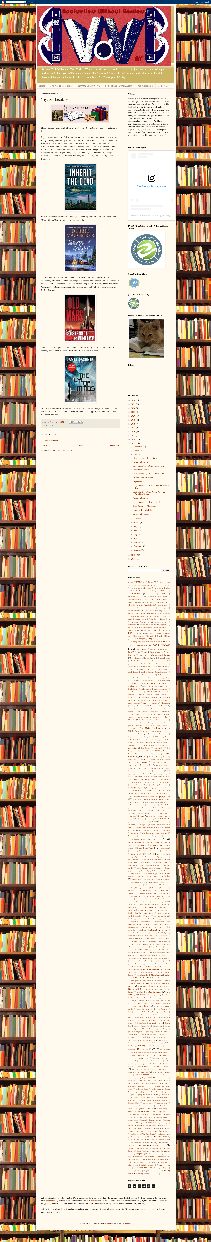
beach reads (148, 633)
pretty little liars (150, 1029)
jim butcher (161, 854)
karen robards (136, 879)
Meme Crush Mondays (149, 969)
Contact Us (163, 85)
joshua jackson (154, 868)
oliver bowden (155, 1003)
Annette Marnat (140, 619)
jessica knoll (165, 851)
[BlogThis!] (73, 422)
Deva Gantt (159, 723)
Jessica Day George (151, 851)
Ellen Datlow (139, 742)
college (133, 706)
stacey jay (166, 1094)
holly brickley (151, 813)
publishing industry (153, 1031)
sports (132, 1094)
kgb (140, 890)
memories (135, 972)
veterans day (138, 1156)
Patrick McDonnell (161, 1015)
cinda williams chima (159, 700)
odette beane (143, 1003)
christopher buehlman (149, 697)
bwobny (166, 216)
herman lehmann (161, 808)
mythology (143, 986)
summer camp (162, 1108)
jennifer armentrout (135, 842)
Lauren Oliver (146, 907)
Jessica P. (146, 853)
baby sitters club (144, 627)
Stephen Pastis (133, 1106)
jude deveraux (155, 871)
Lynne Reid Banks (146, 935)
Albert (162, 593)
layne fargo (163, 910)
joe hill (146, 859)
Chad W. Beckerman (163, 680)
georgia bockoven (137, 785)
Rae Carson (163, 1040)
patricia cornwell (133, 1015)
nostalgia (134, 1000)
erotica (157, 750)
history (133, 813)
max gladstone (146, 961)
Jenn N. (51, 426)
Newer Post (46, 445)
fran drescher (142, 768)
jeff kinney (135, 839)
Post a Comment (51, 439)
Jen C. (145, 839)
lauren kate (154, 904)
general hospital (136, 782)
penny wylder (158, 1017)
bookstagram (137, 658)
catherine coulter (141, 678)
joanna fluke (151, 857)
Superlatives (145, 1114)
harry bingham (153, 805)
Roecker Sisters (142, 1066)
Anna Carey (152, 613)
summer (150, 1108)
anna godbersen (164, 613)
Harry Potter (165, 805)
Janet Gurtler (132, 836)
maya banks (158, 961)
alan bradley (152, 594)
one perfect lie (159, 1006)
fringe (159, 774)
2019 (133, 419)
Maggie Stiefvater (157, 938)
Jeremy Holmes (142, 848)
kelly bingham (142, 888)
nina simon (155, 998)
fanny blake (132, 759)
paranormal (139, 1012)
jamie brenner (154, 830)
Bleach (167, 636)
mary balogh (140, 952)
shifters (136, 1083)
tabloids (130, 1125)
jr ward (145, 871)
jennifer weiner (156, 845)
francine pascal (158, 771)
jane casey (166, 830)
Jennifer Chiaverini (153, 842)
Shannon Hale (145, 1080)
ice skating (150, 819)
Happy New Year (161, 802)
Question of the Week (148, 1034)
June (136, 530)
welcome (146, 1159)
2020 (133, 415)
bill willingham (139, 636)
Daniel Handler (143, 717)
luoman (110, 1223)
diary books (150, 725)
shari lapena (158, 1080)
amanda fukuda (133, 608)
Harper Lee (141, 805)
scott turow (158, 1075)
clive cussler (166, 703)
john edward (139, 862)
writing (164, 1168)
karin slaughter (149, 879)
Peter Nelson (142, 1020)
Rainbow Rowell (133, 1043)
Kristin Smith (165, 893)
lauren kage (143, 904)
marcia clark (156, 944)
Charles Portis (132, 689)
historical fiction (163, 810)
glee (140, 788)
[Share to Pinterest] (81, 422)
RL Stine (155, 1058)
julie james (159, 873)
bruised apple (162, 664)
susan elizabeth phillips (145, 1117)
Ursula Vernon (142, 1151)
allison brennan (133, 602)
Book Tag (163, 649)
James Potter (142, 830)
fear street (137, 762)
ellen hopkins (151, 742)
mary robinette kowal (143, 955)
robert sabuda (157, 1064)
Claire (144, 702)
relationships (135, 1052)
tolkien (167, 1139)
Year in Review (155, 1171)
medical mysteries (137, 964)
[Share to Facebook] (79, 422)
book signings (141, 649)
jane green (134, 833)
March (136, 542)
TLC (147, 1139)
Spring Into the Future (144, 1094)
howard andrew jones (154, 816)
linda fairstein (145, 921)
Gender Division (164, 779)
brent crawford (165, 661)
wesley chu (163, 1162)
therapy (133, 1137)
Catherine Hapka (155, 678)
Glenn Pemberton (164, 788)
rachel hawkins (133, 1040)
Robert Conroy (158, 1061)
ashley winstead (160, 622)
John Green (151, 862)
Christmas (132, 697)
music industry (161, 983)
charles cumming (149, 686)
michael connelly (142, 975)
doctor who (132, 728)
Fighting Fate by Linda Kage (145, 458)
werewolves (140, 1162)
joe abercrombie (134, 859)
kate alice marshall (163, 879)
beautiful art (160, 633)
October (137, 454)
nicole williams (143, 998)
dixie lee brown (162, 725)
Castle (159, 675)
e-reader (164, 734)
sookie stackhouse (142, 1089)
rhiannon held (162, 1052)
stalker (143, 1097)
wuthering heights (134, 1171)
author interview (146, 624)
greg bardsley (136, 793)
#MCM (137, 582)
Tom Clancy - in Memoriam (144, 505)
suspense (158, 1120)
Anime (130, 613)
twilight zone (141, 1148)
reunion (152, 1052)
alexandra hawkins (134, 599)
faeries (156, 754)
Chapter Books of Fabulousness (155, 683)
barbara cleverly (133, 630)
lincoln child (154, 919)
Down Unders (145, 728)
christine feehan (160, 694)
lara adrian (160, 896)
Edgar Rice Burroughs (135, 737)
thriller (149, 1136)
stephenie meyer (146, 1106)
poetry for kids (147, 1026)
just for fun (165, 876)
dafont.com (93, 1200)
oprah (139, 1009)
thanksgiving (135, 1134)
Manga (146, 944)
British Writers (149, 664)
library (148, 916)
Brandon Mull (135, 661)
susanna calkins (133, 1120)
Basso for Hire (159, 630)
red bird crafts (165, 1049)
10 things (149, 582)
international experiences (139, 822)
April (136, 538)
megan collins (150, 964)
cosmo (130, 708)
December (138, 446)
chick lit (149, 692)
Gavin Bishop (150, 779)
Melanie (147, 966)
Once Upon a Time (140, 1006)
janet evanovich (161, 833)
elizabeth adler (152, 740)
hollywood (163, 813)
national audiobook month (154, 989)
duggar (145, 731)
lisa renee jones (157, 927)
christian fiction (144, 694)
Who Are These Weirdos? (61, 85)
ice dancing (139, 819)
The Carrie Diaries (148, 1134)
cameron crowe (162, 669)
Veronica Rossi (154, 1154)
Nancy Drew (162, 986)
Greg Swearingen (161, 793)
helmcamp (148, 808)
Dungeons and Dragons (159, 731)
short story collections (149, 1083)
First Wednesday (161, 765)
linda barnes (166, 919)
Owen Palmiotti (161, 1009)
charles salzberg (145, 689)
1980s (161, 582)
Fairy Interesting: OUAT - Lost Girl (147, 502)
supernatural (157, 1114)
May (136, 534)
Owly (130, 1012)
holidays (141, 813)
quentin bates (132, 1034)
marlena (155, 950)
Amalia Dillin (149, 605)
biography (150, 636)
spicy (160, 1092)
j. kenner (153, 821)
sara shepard (145, 1072)
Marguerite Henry (157, 947)
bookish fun (156, 652)
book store (153, 649)
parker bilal (150, 1012)
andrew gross (163, 608)
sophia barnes (156, 1089)
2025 (133, 404)
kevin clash (132, 890)
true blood (142, 1145)
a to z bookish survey (144, 588)
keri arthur (163, 888)
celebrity (136, 680)
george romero (165, 782)
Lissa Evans (142, 930)
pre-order (138, 1029)
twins (151, 1148)
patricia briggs (162, 1012)
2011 (133, 558)
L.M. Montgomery (137, 896)
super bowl (163, 1111)
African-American (145, 591)
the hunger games (164, 1134)
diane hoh (139, 725)
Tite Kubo (139, 1139)
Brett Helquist (135, 664)
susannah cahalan (147, 1120)
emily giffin (146, 745)
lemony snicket (147, 913)
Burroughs (146, 666)
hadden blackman (151, 799)
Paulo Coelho (145, 1017)
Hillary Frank (149, 810)
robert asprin (132, 1061)
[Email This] (70, 422)
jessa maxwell (165, 848)
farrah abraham (156, 759)
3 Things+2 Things (137, 585)
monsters (158, 980)
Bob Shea (149, 641)
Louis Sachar (132, 935)
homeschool (132, 816)
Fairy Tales (148, 756)
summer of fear (134, 1111)
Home (42, 85)
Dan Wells (158, 714)
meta (158, 972)
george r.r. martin (150, 782)
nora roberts (166, 998)
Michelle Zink (156, 975)
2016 (133, 431)
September (138, 518)
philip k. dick (155, 1020)
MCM (168, 961)
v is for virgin (155, 1151)
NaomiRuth (133, 988)
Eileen (157, 736)
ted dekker (137, 1128)
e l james (154, 734)
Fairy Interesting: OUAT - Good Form (148, 465)
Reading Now (144, 1045)
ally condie (146, 602)
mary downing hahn (156, 952)
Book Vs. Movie (134, 652)
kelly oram (153, 888)
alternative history (160, 602)
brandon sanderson (150, 661)
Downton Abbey (163, 728)
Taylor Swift (163, 1125)
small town (163, 1083)
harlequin (131, 805)
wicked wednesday (147, 1165)
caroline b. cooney (134, 675)
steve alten (159, 1106)
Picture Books (154, 1022)
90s (132, 588)
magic (168, 938)
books (167, 654)
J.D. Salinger (141, 824)
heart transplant (136, 808)
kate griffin (163, 882)
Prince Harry (163, 1029)
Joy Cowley (166, 868)
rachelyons (148, 1039)
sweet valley (152, 1122)
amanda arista (162, 605)
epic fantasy (133, 748)
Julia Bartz (166, 871)
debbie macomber (161, 720)
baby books (132, 627)
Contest (164, 706)
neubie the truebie (154, 991)
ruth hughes (163, 1069)
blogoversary (165, 639)
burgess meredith (134, 666)
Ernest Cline (145, 751)
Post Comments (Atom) (62, 450)
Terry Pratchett (140, 1131)
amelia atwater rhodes (148, 608)
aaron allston (159, 588)
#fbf (129, 582)
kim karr (140, 893)
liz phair (164, 930)
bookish (146, 652)
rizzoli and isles (142, 1058)
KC (160, 885)
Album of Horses (148, 596)
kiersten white (159, 890)
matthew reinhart (134, 958)
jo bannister (140, 857)
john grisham (162, 862)
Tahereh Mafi (141, 1125)
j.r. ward (151, 824)
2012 (133, 555)
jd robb (167, 836)
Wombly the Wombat (145, 1167)
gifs (147, 785)
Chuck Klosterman (142, 700)
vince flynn (149, 1156)
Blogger (127, 1223)
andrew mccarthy (134, 610)
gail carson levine (141, 776)
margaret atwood (141, 947)
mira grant (135, 980)
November (138, 450)
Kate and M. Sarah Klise (139, 882)
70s (169, 585)
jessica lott (134, 854)
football (130, 768)
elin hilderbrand (139, 740)
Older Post (114, 445)
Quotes (162, 1034)
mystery (131, 986)
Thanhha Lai (165, 1131)
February (138, 546)
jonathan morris (155, 865)
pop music (158, 1026)
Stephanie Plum (133, 1103)
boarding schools (137, 641)
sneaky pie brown (145, 1086)
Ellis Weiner (163, 742)
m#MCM (131, 938)
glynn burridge (136, 790)
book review (161, 644)
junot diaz (140, 876)
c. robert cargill (159, 666)
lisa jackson (143, 927)
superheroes (132, 1114)
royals (154, 1069)
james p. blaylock (155, 827)
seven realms (161, 1078)
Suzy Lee (142, 1123)
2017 (133, 427)
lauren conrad (156, 902)
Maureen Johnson (149, 958)
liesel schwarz (158, 916)
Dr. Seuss (135, 731)
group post (164, 796)
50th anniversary (152, 585)
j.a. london (163, 822)
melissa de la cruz (160, 966)
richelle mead (143, 1055)
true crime (155, 1145)
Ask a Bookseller (145, 85)
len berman (161, 913)
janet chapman (146, 833)
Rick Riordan (156, 1055)
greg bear (147, 793)
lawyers (130, 910)
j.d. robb (131, 824)
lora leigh (163, 932)
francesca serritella (144, 771)
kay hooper (150, 885)
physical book (141, 1023)
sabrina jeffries (133, 1072)
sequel (141, 1078)
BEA (130, 633)
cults (163, 711)
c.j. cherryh (138, 669)
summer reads (149, 1111)
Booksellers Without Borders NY (145, 216)
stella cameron (162, 1097)
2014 (133, 439)
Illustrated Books (163, 819)
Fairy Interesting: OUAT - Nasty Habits (149, 473)
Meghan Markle (136, 966)
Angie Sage (163, 610)
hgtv (140, 810)
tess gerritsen (153, 1131)
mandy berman (136, 944)
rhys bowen (132, 1055)
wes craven (152, 1162)
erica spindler (158, 748)
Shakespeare (132, 1080)
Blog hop (142, 638)
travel (132, 1145)
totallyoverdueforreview (161, 1142)
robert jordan (143, 1064)
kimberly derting (151, 893)
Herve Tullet (132, 810)
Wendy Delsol (157, 1159)
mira (168, 978)
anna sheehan (154, 616)
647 (163, 585)
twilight (130, 1148)
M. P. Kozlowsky (161, 935)
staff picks (134, 1097)
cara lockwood (133, 672)
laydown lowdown (61, 426)
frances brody (156, 768)
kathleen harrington (135, 885)
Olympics (166, 1003)
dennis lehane (146, 723)
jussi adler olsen (152, 876)
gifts (153, 785)
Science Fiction (142, 1074)
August (137, 522)
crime (139, 711)
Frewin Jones (149, 774)
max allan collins (164, 958)
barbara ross (146, 630)
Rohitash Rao (155, 1066)
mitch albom (147, 980)
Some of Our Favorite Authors (119, 85)
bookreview (156, 655)
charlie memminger (160, 689)
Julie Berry (148, 873)
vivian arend (160, 1156)
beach (139, 633)
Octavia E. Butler (152, 1000)
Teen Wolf (159, 1128)
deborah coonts (133, 723)
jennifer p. (142, 845)
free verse (138, 774)
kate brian (153, 882)
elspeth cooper (133, 745)
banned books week (160, 627)
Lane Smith (150, 896)
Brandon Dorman (164, 658)
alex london (162, 596)
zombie (156, 1174)
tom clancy (135, 1142)
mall (146, 941)
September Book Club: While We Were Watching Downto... (149, 493)
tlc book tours (157, 1139)
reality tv (158, 1046)
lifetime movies (142, 919)
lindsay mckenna (143, 924)
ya (144, 1170)
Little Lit (153, 929)
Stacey (157, 1094)
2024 (133, 408)
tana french (152, 1125)
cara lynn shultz (146, 672)
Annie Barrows (154, 619)
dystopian (143, 734)
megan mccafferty (164, 964)
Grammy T (149, 790)
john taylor (143, 865)
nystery (141, 1000)
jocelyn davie (162, 857)
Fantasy (143, 759)
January (137, 550)
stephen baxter (148, 1103)
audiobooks (132, 624)
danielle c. (157, 717)
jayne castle (158, 836)
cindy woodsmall (134, 703)
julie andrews (135, 873)
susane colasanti (161, 1117)
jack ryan (160, 824)
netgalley (140, 992)
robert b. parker (145, 1061)
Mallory (154, 941)
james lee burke (140, 827)
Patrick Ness (132, 1017)
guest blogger (137, 799)
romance (166, 1066)
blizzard (133, 639)
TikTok (130, 1139)
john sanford (132, 865)
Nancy (153, 986)
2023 (133, 412)
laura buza (140, 899)
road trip (164, 1058)
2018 (133, 423)
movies (139, 983)
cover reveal (158, 708)
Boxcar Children (149, 658)
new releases (141, 994)
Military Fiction (157, 978)
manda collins (165, 941)
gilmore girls (162, 785)
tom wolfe (145, 1142)
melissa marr (132, 969)
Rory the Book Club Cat (89, 85)
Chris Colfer (159, 692)
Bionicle (159, 636)
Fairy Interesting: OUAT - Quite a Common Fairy (151, 486)
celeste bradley (147, 680)
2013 (133, 443)
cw (169, 711)
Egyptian (149, 737)
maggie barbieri (142, 938)
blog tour (152, 638)
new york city (156, 995)
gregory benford (134, 796)
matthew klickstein (160, 955)
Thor (141, 1137)
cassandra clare (149, 675)
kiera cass (147, 890)
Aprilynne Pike (137, 622)
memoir (167, 969)
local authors (132, 933)
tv (163, 1145)
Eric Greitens (145, 748)
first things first (146, 765)
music (148, 983)
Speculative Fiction (148, 1092)
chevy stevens (139, 692)
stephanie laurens (161, 1100)
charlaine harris (134, 686)
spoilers (167, 1092)
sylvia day (163, 1123)
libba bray (138, 916)
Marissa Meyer (143, 949)
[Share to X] (76, 422)
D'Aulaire (147, 714)
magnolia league (136, 941)
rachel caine (151, 1037)
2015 (133, 435)
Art (149, 622)
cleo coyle (155, 703)
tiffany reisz (162, 1136)
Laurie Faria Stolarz (160, 907)
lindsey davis (158, 924)
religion (144, 1052)
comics (141, 706)
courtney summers (143, 708)
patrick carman (147, 1015)
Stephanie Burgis (145, 1100)
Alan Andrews (135, 593)
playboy (136, 1026)
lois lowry (153, 933)
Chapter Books (136, 683)
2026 (133, 400)
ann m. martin (140, 613)
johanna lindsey (157, 859)
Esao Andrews (143, 754)
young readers (143, 1173)
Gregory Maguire (149, 796)
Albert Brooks (133, 596)
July (136, 526)
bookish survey (144, 655)
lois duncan (143, 933)
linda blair (134, 921)
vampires (139, 1153)
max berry (134, 961)
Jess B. (153, 847)
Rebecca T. (144, 1049)
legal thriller (133, 913)
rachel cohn (163, 1037)
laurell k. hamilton (154, 899)
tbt (129, 1128)
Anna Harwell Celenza (138, 616)
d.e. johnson (135, 714)
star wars (151, 1097)
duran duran (132, 734)
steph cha (131, 1100)
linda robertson (158, 921)
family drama (162, 757)
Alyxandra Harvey (134, 605)
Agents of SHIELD (160, 591)
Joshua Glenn (141, 868)
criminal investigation (151, 711)
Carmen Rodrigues (161, 672)
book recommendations (137, 645)
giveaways (132, 787)
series (150, 1077)
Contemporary (152, 706)
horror (142, 816)
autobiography (161, 624)
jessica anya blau (136, 851)
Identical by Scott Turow (143, 477)
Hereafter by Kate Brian (143, 510)
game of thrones (156, 776)
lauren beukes (143, 902)
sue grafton (140, 1108)
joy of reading (135, 871)
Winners (160, 1165)
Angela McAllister (149, 610)
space (137, 1092)
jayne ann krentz (145, 836)
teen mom (148, 1128)
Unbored (159, 1148)
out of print (149, 1009)
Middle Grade (140, 977)
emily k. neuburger (160, 745)
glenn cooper (149, 788)
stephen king (162, 1103)
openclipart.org (52, 1200)
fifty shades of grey (160, 762)
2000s (168, 582)
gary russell (139, 779)
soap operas (159, 1086)
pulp (165, 1031)
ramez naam (147, 1043)
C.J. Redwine (149, 669)
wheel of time (133, 1165)
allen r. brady (162, 599)
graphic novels (164, 790)
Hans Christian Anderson (143, 802)
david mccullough (145, 720)
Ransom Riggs (159, 1043)
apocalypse (166, 619)
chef (129, 692)
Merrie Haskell (148, 972)
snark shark (132, 1086)
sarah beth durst (158, 1072)
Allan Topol (149, 599)
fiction (145, 762)
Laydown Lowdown (141, 462)
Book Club (160, 641)
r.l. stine (141, 1037)
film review (132, 765)
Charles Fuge (162, 686)
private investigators (135, 1031)
